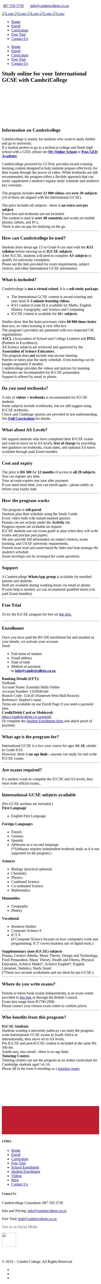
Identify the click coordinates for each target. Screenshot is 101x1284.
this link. (65, 614)
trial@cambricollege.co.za (37, 1219)
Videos (16, 1176)
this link (25, 997)
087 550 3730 (13, 6)
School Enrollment (25, 1167)
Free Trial (18, 1163)
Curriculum (19, 1159)
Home (15, 1150)
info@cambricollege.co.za (49, 6)
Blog (15, 1180)
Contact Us (19, 1184)
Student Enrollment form (45, 721)
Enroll (15, 1155)
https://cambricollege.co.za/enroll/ (26, 717)
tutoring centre (68, 1069)
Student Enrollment (25, 1172)
